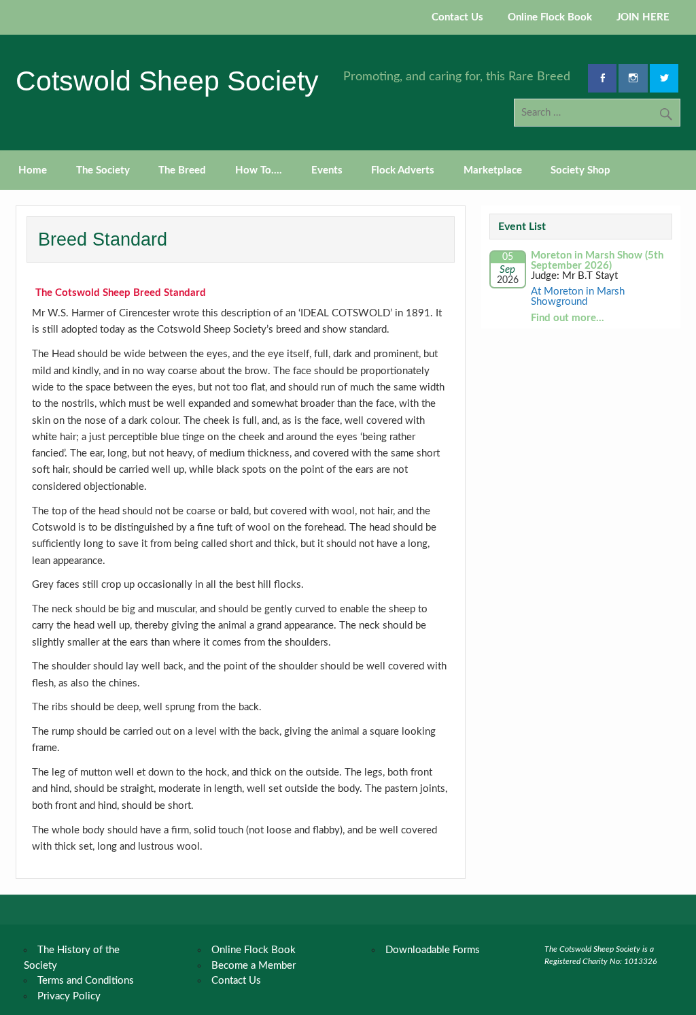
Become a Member (253, 966)
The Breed (182, 170)
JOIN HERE (642, 17)
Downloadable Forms (432, 950)
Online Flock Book (550, 17)
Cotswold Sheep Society (167, 81)
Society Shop (580, 170)
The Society (103, 170)
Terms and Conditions (85, 981)
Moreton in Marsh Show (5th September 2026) (597, 260)
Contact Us (457, 17)
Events (327, 170)
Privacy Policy (69, 996)
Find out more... (567, 318)
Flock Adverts (402, 170)
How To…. (258, 170)
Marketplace (493, 170)
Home (32, 170)
